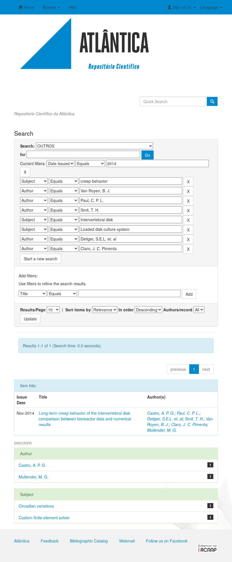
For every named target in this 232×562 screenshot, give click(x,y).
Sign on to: (182, 7)
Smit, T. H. (194, 419)
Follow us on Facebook (167, 541)
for (22, 154)
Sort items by (78, 309)
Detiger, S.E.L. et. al (165, 419)
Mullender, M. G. (162, 430)
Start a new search (40, 258)
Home (28, 7)
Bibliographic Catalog (89, 541)
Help (72, 7)
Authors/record (177, 309)
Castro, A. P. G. (161, 413)
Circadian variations (36, 506)
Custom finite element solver (44, 517)
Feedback (50, 541)
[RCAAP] (207, 548)
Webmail (127, 541)
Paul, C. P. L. (188, 413)
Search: (27, 146)
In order (126, 309)
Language (209, 7)
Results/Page (33, 309)
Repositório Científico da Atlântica (44, 113)
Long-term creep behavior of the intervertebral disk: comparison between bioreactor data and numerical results (85, 418)
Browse (50, 7)
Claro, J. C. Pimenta (189, 424)
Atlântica (21, 541)
